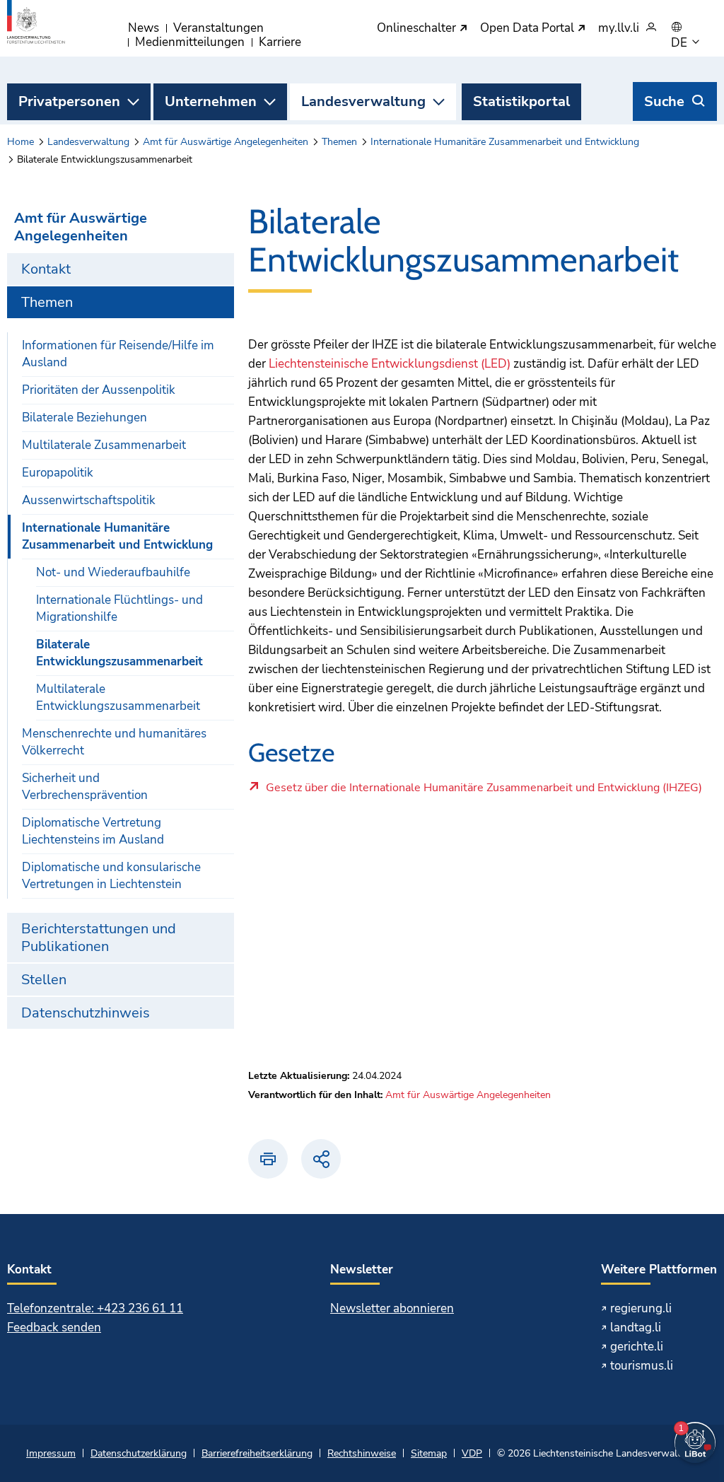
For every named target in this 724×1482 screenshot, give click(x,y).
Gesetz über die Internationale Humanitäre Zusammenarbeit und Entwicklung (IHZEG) (483, 791)
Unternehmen (211, 101)
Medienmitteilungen (190, 42)
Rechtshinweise (361, 1453)
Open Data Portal (528, 28)
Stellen (43, 979)
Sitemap (429, 1453)
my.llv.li (618, 28)
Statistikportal (521, 101)
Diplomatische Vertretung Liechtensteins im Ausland (93, 831)
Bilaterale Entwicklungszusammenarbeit (119, 653)
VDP (472, 1453)
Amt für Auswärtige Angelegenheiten (225, 141)
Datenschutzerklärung (138, 1453)
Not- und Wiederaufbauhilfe (113, 572)
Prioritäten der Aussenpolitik (98, 390)
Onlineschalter (418, 28)
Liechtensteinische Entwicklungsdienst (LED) (389, 364)
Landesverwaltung (363, 101)
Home (20, 141)
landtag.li (635, 1327)
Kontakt (46, 269)
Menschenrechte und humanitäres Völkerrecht (114, 742)
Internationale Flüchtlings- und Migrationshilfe (119, 608)
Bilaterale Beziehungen (84, 417)
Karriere (280, 42)
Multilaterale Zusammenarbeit (104, 445)
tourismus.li (641, 1366)
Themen (339, 141)
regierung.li (641, 1308)
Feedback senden (54, 1327)
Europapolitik (57, 473)
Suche (664, 101)
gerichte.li (636, 1346)
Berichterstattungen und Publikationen (98, 937)
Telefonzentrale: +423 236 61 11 (95, 1308)
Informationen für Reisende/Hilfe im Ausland (118, 353)
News (143, 28)
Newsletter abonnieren (392, 1308)
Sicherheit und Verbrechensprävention (85, 786)
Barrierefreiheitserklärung (257, 1453)
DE (680, 43)
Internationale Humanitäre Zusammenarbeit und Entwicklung (504, 141)
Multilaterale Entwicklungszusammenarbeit (118, 697)
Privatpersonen (69, 101)
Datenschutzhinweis (85, 1012)
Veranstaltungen (218, 28)
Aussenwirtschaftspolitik (89, 500)
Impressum (51, 1453)
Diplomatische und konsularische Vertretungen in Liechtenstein (111, 875)
